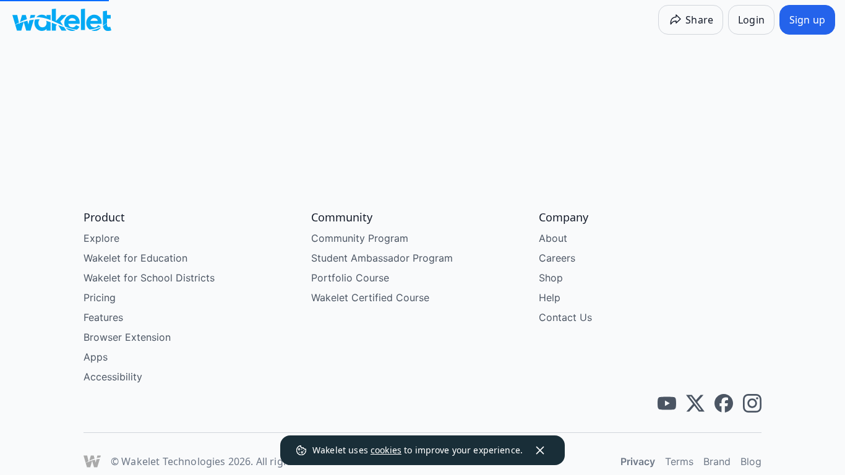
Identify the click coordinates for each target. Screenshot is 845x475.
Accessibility (113, 376)
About (553, 238)
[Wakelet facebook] (723, 403)
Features (103, 317)
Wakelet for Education (135, 258)
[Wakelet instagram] (752, 403)
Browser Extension (127, 337)
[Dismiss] (540, 450)
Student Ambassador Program (382, 258)
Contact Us (565, 317)
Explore (101, 238)
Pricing (100, 297)
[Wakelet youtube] (667, 403)
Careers (557, 258)
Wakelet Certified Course (370, 297)
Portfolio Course (350, 278)
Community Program (359, 238)
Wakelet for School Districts (149, 278)
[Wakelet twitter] (695, 403)
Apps (96, 357)
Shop (551, 278)
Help (549, 297)
